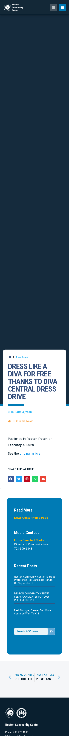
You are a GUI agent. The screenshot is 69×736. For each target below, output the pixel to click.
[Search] (51, 631)
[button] (11, 479)
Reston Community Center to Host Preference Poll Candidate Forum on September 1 (34, 580)
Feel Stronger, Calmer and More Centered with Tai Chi (32, 612)
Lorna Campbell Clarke (29, 540)
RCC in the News (23, 421)
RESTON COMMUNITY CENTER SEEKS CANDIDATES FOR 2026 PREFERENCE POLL (32, 597)
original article (30, 453)
